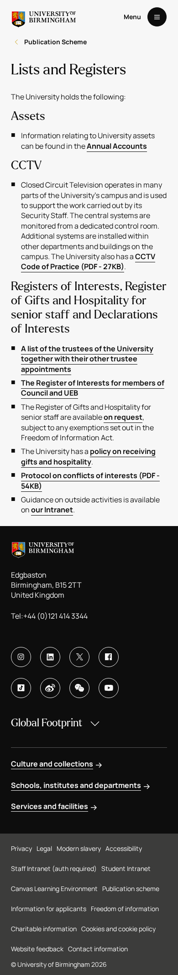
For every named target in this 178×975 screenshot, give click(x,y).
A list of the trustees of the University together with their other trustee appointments (87, 359)
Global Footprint (46, 723)
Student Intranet (126, 868)
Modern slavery (79, 848)
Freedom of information (125, 908)
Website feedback (37, 948)
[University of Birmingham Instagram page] (21, 657)
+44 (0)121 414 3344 (55, 616)
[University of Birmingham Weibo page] (50, 688)
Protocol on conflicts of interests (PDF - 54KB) (90, 480)
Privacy (21, 848)
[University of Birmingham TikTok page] (21, 688)
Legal (44, 848)
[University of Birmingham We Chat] (79, 688)
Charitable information (44, 928)
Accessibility (123, 848)
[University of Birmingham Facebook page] (109, 657)
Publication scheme (130, 888)
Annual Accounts (117, 146)
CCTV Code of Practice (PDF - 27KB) (88, 261)
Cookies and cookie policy (118, 928)
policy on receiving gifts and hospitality (88, 456)
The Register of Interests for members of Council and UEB (92, 388)
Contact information (98, 948)
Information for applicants (48, 908)
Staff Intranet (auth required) (54, 868)
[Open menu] (157, 17)
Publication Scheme (55, 41)
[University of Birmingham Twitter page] (79, 657)
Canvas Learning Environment (54, 888)
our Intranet (52, 510)
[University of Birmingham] (44, 16)
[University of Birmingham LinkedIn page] (50, 657)
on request (123, 417)
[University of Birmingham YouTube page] (109, 688)
